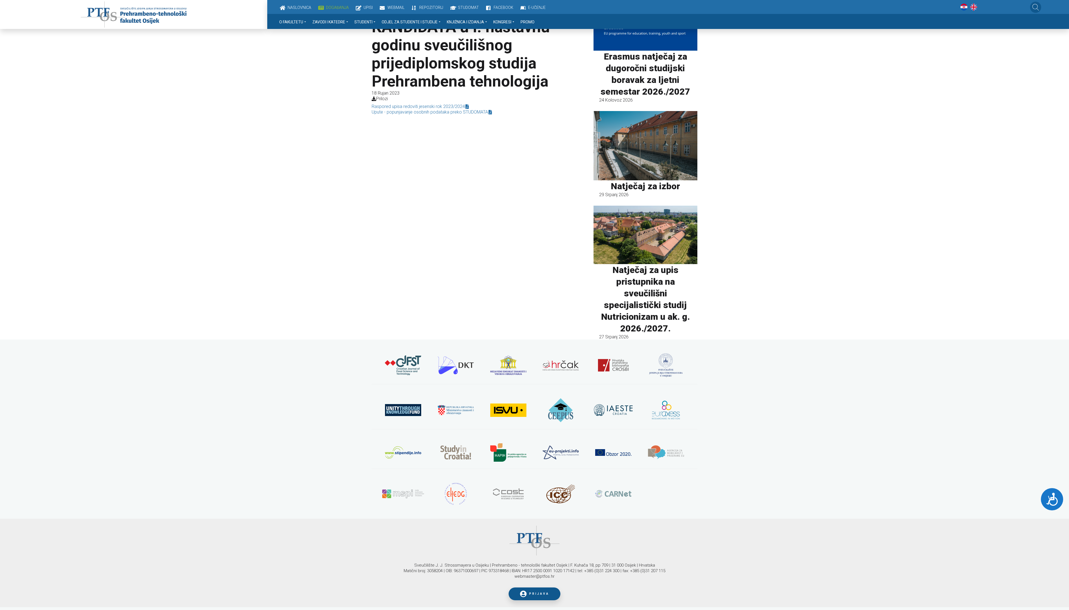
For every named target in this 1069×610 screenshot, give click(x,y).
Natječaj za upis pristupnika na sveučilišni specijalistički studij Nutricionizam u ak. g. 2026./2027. (645, 299)
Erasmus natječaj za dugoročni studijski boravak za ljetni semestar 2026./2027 (645, 74)
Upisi (368, 7)
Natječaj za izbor (645, 186)
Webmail (396, 7)
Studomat (468, 7)
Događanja (337, 7)
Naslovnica (299, 7)
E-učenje (537, 7)
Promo (527, 22)
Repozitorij (431, 7)
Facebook (503, 7)
